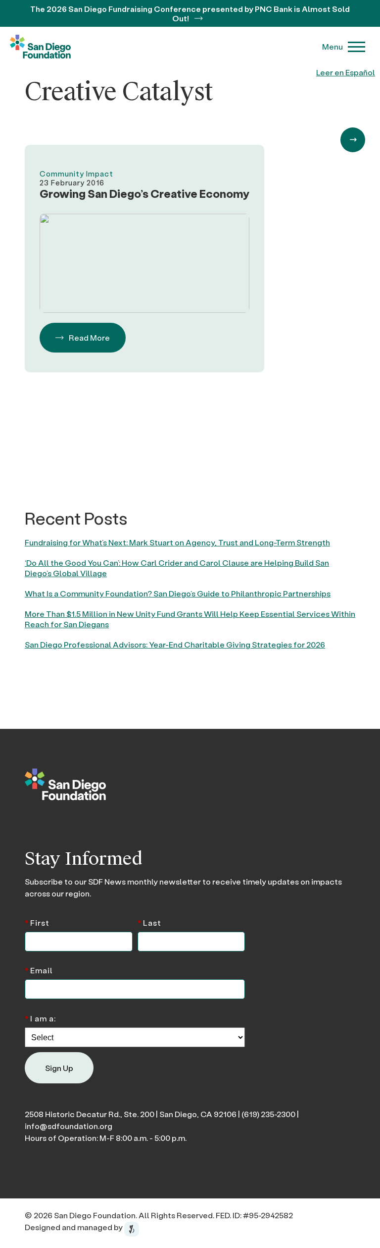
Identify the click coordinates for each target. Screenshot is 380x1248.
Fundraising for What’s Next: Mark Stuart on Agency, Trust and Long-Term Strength (177, 542)
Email (39, 969)
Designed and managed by (74, 1227)
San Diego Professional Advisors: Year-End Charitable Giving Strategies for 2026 (175, 644)
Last (149, 922)
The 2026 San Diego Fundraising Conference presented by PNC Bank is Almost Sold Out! (190, 13)
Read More (89, 337)
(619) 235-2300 (268, 1114)
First (37, 922)
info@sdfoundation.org (68, 1126)
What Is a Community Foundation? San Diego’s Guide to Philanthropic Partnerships (178, 593)
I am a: (40, 1017)
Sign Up (59, 1068)
